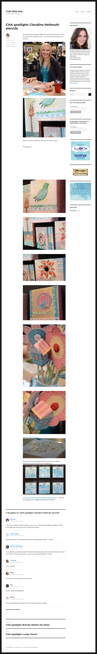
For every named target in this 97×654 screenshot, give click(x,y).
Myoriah (12, 519)
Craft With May (14, 11)
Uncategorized (12, 42)
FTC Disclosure (18, 647)
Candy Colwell (14, 534)
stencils (14, 46)
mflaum (8, 38)
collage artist (9, 46)
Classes (89, 11)
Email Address (73, 106)
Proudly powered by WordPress (30, 647)
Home (77, 11)
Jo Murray (13, 560)
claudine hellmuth (10, 45)
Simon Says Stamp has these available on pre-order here (40, 497)
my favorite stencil (32, 437)
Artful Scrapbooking (16, 546)
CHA (7, 42)
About (83, 11)
